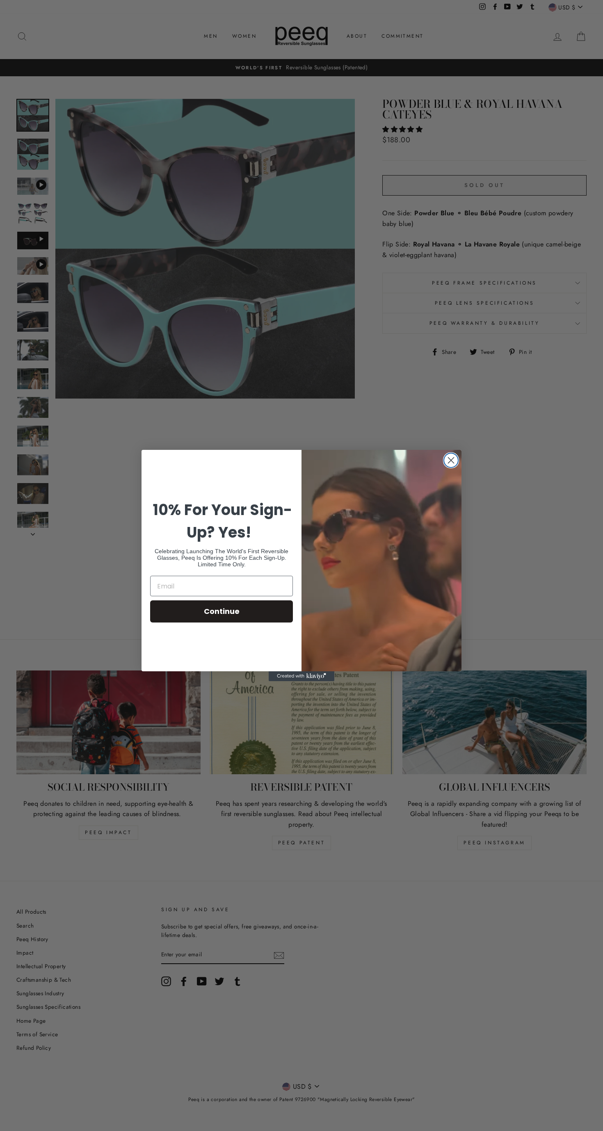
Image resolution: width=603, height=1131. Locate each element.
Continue (222, 611)
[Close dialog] (451, 460)
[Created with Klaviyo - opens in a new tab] (301, 676)
